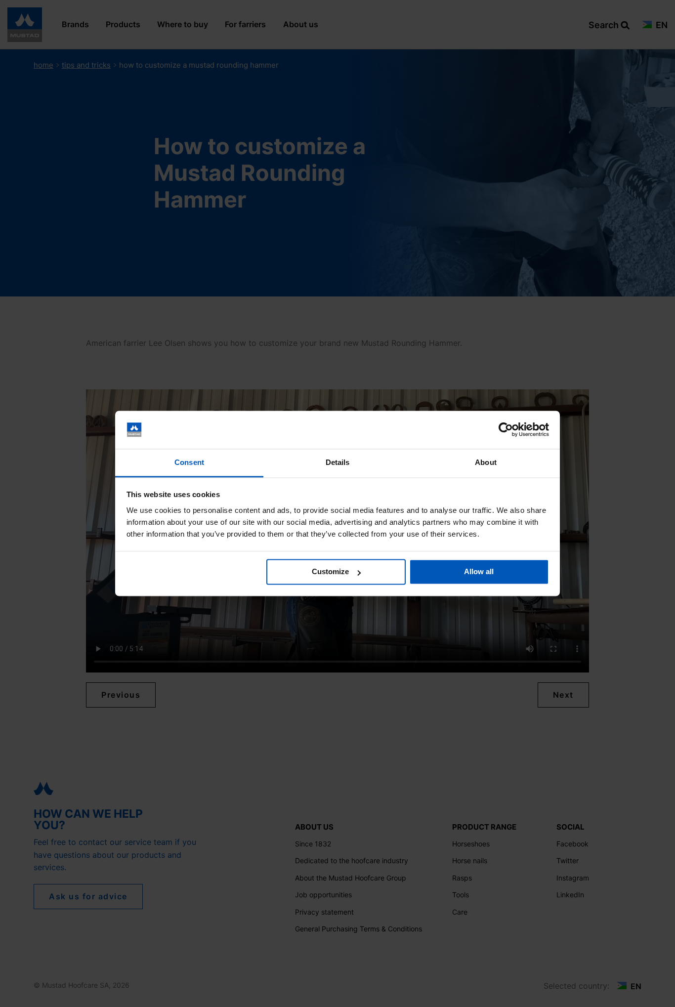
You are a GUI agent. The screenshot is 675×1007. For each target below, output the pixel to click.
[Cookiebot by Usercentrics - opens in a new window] (506, 429)
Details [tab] (338, 462)
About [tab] (486, 462)
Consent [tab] (189, 462)
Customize (330, 572)
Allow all (479, 572)
